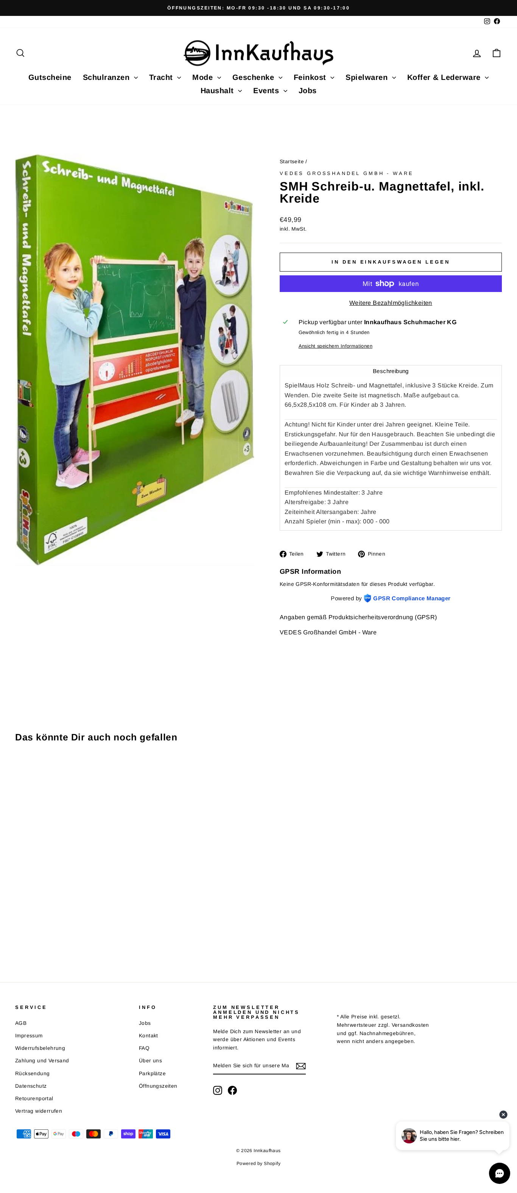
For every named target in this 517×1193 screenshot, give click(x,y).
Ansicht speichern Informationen (335, 346)
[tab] (391, 371)
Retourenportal (34, 1098)
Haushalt (219, 90)
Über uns (150, 1060)
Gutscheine (50, 77)
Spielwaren (368, 77)
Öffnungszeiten (158, 1086)
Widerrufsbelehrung (40, 1048)
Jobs (308, 90)
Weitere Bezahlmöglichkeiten (390, 303)
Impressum (29, 1035)
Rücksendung (32, 1073)
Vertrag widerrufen (38, 1111)
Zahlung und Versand (42, 1060)
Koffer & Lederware (445, 77)
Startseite (292, 161)
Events (267, 90)
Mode (203, 77)
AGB (20, 1023)
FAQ (144, 1048)
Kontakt (148, 1035)
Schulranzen (107, 77)
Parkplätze (152, 1073)
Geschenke (254, 77)
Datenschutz (31, 1086)
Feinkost (311, 77)
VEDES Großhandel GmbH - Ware (346, 173)
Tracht (162, 77)
